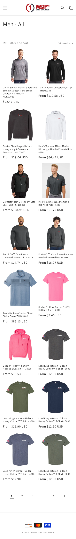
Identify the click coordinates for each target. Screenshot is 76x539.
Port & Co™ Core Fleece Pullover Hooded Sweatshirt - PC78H (55, 256)
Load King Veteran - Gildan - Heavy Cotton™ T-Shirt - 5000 (54, 367)
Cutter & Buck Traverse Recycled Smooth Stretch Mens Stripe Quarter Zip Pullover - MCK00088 (20, 92)
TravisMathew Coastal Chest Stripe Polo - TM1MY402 (18, 315)
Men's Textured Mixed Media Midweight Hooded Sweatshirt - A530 (55, 149)
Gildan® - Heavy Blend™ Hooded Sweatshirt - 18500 (17, 367)
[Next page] (64, 496)
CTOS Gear (32, 532)
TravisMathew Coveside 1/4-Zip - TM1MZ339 (55, 89)
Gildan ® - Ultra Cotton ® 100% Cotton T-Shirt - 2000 (54, 308)
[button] (5, 8)
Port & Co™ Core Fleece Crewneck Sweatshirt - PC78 (18, 256)
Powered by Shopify (46, 532)
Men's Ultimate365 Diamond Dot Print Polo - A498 (53, 203)
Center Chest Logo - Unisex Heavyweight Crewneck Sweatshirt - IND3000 (17, 149)
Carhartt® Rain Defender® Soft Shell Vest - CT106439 (19, 203)
